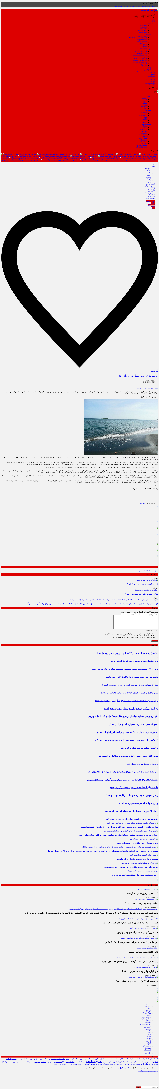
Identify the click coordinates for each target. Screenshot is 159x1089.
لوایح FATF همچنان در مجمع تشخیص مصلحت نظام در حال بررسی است (125, 669)
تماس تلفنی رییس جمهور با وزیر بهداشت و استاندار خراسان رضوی (127, 756)
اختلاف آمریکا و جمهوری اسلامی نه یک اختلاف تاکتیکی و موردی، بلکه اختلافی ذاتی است (118, 835)
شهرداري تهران (116, 1062)
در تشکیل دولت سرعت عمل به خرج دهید (139, 748)
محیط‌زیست (143, 48)
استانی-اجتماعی (139, 1059)
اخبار (153, 21)
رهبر (149, 1039)
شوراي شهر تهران (106, 1061)
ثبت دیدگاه (155, 640)
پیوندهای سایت (142, 134)
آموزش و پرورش (142, 35)
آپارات (153, 206)
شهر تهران (125, 1061)
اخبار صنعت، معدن (141, 56)
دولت (153, 74)
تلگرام (153, 203)
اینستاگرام (151, 204)
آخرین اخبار (147, 1027)
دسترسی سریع (146, 124)
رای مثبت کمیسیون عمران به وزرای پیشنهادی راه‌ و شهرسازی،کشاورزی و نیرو (122, 771)
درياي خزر (155, 570)
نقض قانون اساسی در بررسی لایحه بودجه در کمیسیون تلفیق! (130, 685)
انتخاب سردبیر (143, 115)
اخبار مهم (144, 112)
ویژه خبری (147, 110)
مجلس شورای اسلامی (64, 1061)
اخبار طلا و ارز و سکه (140, 58)
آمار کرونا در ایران (141, 147)
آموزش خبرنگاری (145, 1024)
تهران (85, 1059)
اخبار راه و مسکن (142, 53)
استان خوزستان (142, 30)
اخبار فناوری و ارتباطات (140, 60)
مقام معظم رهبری (154, 1064)
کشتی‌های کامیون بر (145, 570)
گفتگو (145, 120)
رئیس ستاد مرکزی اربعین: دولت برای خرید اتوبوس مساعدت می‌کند (59, 154)
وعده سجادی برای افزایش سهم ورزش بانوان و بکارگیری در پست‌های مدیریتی (122, 779)
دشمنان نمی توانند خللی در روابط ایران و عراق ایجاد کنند (132, 819)
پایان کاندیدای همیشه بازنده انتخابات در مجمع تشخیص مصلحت (129, 692)
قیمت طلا (144, 143)
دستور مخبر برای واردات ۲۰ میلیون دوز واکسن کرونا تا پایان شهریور (127, 732)
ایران (101, 1059)
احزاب (153, 81)
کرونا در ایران (77, 1064)
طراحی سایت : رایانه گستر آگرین (148, 1071)
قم (85, 1061)
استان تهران (143, 27)
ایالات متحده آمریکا (108, 1059)
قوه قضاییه (151, 76)
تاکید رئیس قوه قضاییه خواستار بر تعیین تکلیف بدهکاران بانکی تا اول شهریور (123, 716)
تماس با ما (144, 133)
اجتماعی (148, 34)
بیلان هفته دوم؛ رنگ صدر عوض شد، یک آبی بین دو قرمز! (99, 154)
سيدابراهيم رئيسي (145, 1062)
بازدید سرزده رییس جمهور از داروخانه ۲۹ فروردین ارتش (132, 677)
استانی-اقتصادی (130, 1059)
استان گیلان (143, 28)
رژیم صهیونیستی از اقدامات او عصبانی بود (85, 156)
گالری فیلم (144, 127)
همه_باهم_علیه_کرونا (134, 1064)
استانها (149, 23)
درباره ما (144, 131)
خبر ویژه (68, 1059)
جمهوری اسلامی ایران (77, 1059)
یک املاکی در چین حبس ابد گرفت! (128, 154)
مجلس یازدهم (50, 1061)
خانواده (145, 44)
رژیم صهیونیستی (21, 1059)
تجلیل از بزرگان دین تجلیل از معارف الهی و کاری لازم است (131, 708)
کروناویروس (62, 1064)
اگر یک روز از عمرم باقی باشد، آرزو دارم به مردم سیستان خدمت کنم (126, 740)
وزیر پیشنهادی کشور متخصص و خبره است (138, 803)
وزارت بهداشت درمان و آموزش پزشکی (108, 1064)
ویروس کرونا (90, 1064)
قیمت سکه (144, 140)
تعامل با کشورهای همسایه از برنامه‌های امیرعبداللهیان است (131, 811)
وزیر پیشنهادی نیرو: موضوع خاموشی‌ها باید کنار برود (134, 661)
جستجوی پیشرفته (141, 145)
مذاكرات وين (17, 1062)
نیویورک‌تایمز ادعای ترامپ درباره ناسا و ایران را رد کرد (133, 724)
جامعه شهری (143, 42)
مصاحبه (144, 122)
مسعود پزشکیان (7, 1062)
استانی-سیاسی (119, 1059)
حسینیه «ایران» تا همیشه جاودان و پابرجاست (137, 859)
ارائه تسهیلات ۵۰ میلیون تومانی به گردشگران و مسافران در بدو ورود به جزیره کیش (45, 156)
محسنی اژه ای (40, 1062)
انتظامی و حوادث (142, 39)
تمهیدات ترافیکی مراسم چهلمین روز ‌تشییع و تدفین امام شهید (61, 160)
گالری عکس (143, 129)
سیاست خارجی (150, 79)
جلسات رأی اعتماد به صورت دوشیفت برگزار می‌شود (134, 787)
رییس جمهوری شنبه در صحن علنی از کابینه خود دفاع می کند (131, 795)
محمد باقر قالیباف (30, 1061)
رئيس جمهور (33, 1059)
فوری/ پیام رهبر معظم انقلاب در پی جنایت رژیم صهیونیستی (131, 867)
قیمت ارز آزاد (143, 138)
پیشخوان (144, 117)
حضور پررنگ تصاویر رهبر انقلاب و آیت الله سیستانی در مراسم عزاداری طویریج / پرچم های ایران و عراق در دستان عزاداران (101, 851)
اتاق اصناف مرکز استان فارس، (151, 1059)
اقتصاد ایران (143, 63)
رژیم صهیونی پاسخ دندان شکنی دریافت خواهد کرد (135, 875)
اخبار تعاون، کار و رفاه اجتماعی (137, 37)
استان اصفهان (143, 32)
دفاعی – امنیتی (150, 83)
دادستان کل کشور (58, 1059)
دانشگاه (145, 46)
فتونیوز (152, 187)
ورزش (149, 67)
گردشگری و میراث (141, 70)
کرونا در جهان (70, 1064)
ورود (153, 208)
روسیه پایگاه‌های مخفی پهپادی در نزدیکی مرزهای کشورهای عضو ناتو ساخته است (65, 158)
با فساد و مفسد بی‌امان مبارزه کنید (142, 764)
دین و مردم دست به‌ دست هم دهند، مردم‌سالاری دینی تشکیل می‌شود (126, 700)
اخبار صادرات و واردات (140, 55)
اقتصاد (149, 49)
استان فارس (143, 25)
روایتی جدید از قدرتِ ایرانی (149, 154)
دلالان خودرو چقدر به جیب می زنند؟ (141, 594)
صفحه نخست (150, 201)
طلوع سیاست (94, 1061)
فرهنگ (149, 69)
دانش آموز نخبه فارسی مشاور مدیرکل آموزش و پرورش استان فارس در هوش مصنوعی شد (128, 156)
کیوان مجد (142, 503)
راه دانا (28, 1059)
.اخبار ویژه (144, 113)
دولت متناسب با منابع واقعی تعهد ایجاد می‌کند (24, 158)
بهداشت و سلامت (142, 41)
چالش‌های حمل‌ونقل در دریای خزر (137, 375)
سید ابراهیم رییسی (133, 1061)
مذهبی (145, 105)
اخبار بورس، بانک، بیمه (140, 51)
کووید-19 (56, 1064)
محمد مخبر (23, 1061)
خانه (153, 20)
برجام (98, 1059)
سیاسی (152, 72)
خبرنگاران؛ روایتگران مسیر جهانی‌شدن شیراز (105, 158)
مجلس (153, 77)
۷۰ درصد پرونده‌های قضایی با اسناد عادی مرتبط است (20, 154)
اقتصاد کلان (143, 65)
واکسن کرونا (124, 1064)
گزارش (145, 119)
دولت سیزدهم (42, 1059)
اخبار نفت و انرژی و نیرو (139, 62)
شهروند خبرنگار (150, 186)
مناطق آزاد (151, 84)
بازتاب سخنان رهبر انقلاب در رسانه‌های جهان (137, 843)
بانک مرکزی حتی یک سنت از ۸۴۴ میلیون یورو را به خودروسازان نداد (127, 653)
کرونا (84, 1064)
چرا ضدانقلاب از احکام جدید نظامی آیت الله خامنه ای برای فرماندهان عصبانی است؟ (119, 827)
